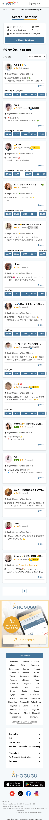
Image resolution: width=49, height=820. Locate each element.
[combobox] (37, 56)
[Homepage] (9, 4)
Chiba (14, 9)
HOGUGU (6, 9)
